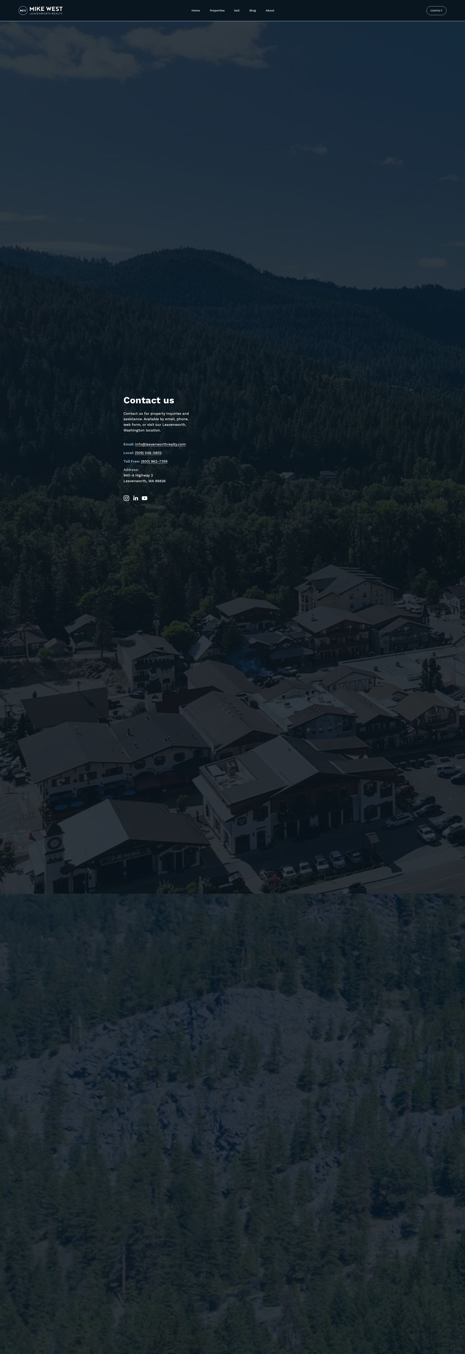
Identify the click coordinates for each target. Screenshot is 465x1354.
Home (195, 10)
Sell (237, 10)
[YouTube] (144, 498)
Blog (252, 10)
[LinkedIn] (135, 498)
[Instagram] (126, 498)
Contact (436, 10)
